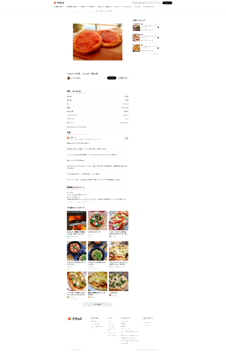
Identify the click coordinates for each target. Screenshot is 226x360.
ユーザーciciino (76, 78)
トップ (109, 321)
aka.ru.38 (113, 236)
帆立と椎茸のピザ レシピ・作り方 (97, 294)
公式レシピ (101, 6)
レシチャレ (146, 325)
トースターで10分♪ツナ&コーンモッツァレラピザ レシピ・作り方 (76, 294)
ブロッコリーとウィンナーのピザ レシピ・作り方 (118, 263)
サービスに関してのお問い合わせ (129, 340)
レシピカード (117, 6)
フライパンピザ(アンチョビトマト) (76, 263)
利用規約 (123, 326)
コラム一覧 (110, 326)
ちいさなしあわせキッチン (117, 266)
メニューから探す (95, 324)
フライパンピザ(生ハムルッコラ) (97, 263)
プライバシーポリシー (127, 329)
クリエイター (137, 6)
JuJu (91, 234)
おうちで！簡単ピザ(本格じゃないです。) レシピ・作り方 (76, 233)
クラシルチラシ (148, 322)
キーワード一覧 (112, 335)
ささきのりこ (114, 295)
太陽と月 (92, 297)
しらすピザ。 (113, 293)
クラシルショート (127, 6)
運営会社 (123, 324)
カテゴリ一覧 (111, 333)
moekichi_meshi (73, 236)
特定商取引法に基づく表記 (128, 338)
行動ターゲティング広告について (129, 335)
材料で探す (94, 321)
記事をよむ (109, 6)
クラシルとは (124, 321)
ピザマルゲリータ (94, 232)
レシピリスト (111, 324)
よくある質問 (124, 343)
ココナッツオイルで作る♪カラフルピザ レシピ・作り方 (118, 233)
